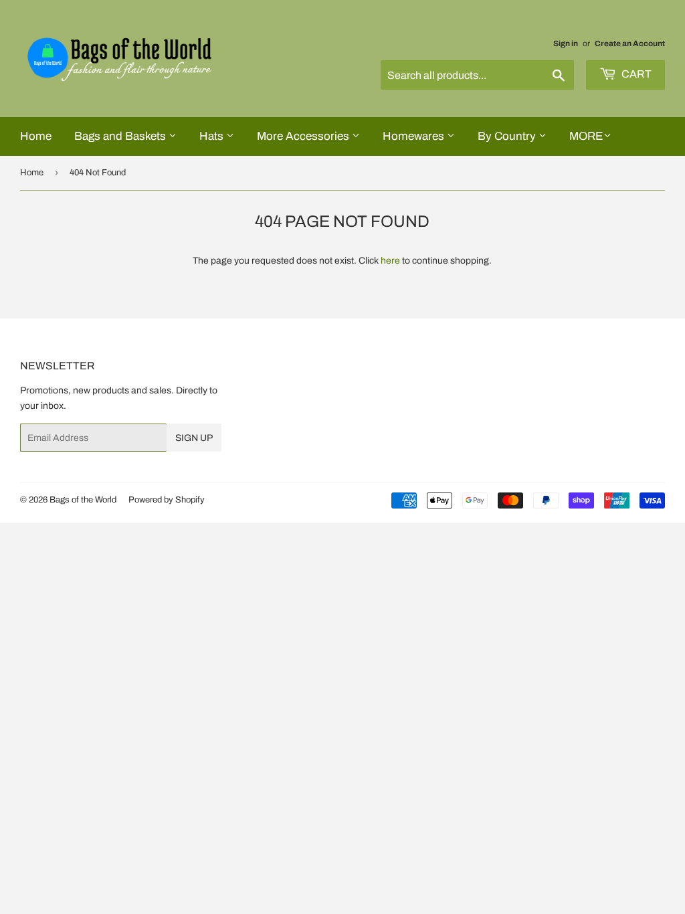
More (586, 136)
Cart (635, 74)
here (390, 261)
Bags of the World (83, 500)
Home (36, 136)
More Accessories (304, 136)
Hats (212, 136)
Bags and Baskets (121, 136)
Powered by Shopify (166, 500)
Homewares (415, 136)
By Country (508, 136)
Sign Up (194, 438)
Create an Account (630, 43)
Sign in (565, 43)
